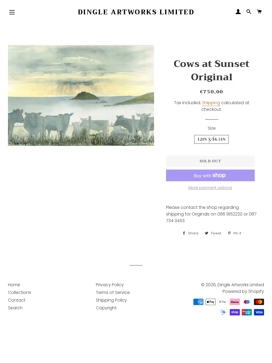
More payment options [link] (210, 187)
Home (14, 285)
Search (15, 308)
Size (212, 128)
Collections (19, 292)
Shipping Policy (111, 300)
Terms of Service (113, 292)
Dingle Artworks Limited (136, 12)
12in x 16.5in (211, 139)
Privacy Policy (110, 285)
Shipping (211, 103)
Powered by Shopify (243, 291)
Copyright (106, 308)
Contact (17, 300)
